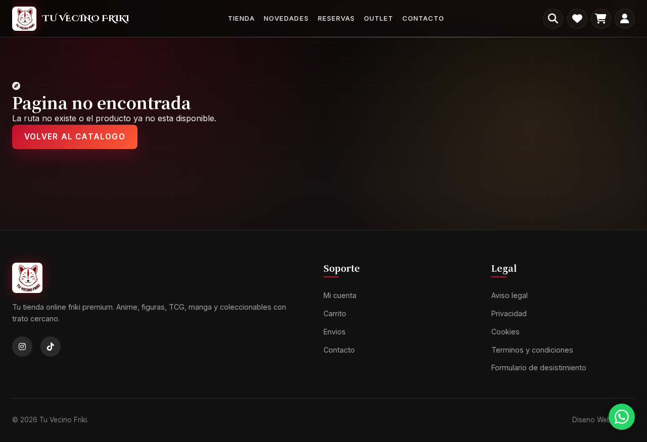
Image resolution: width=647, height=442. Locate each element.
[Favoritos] (577, 19)
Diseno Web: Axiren (603, 420)
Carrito (335, 313)
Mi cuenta (340, 295)
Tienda (241, 18)
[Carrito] (601, 19)
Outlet (378, 18)
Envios (335, 331)
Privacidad (509, 313)
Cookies (505, 331)
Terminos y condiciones (532, 350)
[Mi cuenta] (625, 19)
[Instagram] (22, 347)
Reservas (336, 18)
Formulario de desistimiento (538, 368)
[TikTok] (50, 347)
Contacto (423, 18)
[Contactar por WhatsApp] (622, 417)
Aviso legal (509, 295)
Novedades (286, 18)
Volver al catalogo (74, 136)
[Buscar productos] (553, 19)
